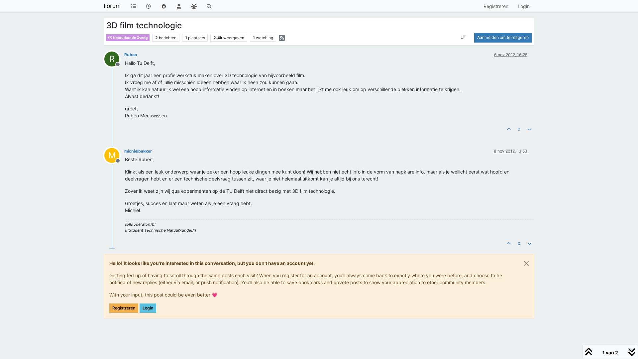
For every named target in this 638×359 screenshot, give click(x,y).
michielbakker (138, 151)
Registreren (123, 307)
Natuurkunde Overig (130, 38)
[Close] (526, 263)
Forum (112, 5)
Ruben (130, 54)
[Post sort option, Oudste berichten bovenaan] (463, 37)
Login (148, 307)
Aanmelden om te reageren (503, 37)
